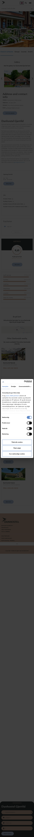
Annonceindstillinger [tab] (25, 386)
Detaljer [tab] (13, 386)
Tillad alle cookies (17, 442)
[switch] (29, 422)
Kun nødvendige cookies (17, 454)
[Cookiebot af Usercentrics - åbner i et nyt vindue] (24, 381)
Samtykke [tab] (5, 386)
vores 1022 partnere (12, 395)
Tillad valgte (17, 448)
